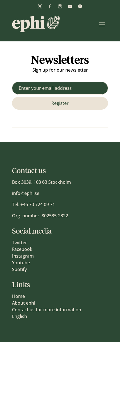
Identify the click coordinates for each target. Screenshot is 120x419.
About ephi (23, 303)
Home (18, 296)
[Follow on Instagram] (60, 6)
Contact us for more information (46, 310)
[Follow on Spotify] (80, 6)
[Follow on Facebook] (50, 6)
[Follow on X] (40, 6)
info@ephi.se (25, 193)
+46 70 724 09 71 (37, 204)
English (19, 316)
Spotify (19, 269)
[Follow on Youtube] (70, 6)
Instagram (23, 256)
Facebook (22, 249)
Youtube (21, 263)
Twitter (19, 242)
